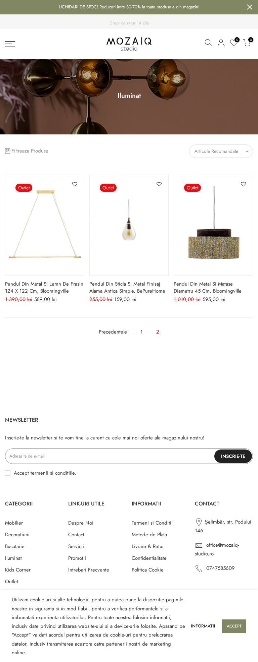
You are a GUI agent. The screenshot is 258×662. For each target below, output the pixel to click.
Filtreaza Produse (29, 151)
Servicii (76, 546)
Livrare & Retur (148, 546)
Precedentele (113, 332)
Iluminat (13, 558)
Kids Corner (18, 570)
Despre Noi (80, 523)
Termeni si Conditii (152, 523)
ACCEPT (234, 626)
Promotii (77, 558)
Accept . (45, 473)
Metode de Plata (149, 534)
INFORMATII (203, 626)
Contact (76, 534)
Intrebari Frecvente (88, 570)
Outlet (11, 581)
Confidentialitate (149, 558)
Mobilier (14, 523)
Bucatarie (15, 546)
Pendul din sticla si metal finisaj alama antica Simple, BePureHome (127, 287)
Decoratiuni (17, 534)
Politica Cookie (148, 570)
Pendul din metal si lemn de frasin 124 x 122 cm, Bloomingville (44, 287)
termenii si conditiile (53, 473)
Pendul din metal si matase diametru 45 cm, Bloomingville (208, 287)
